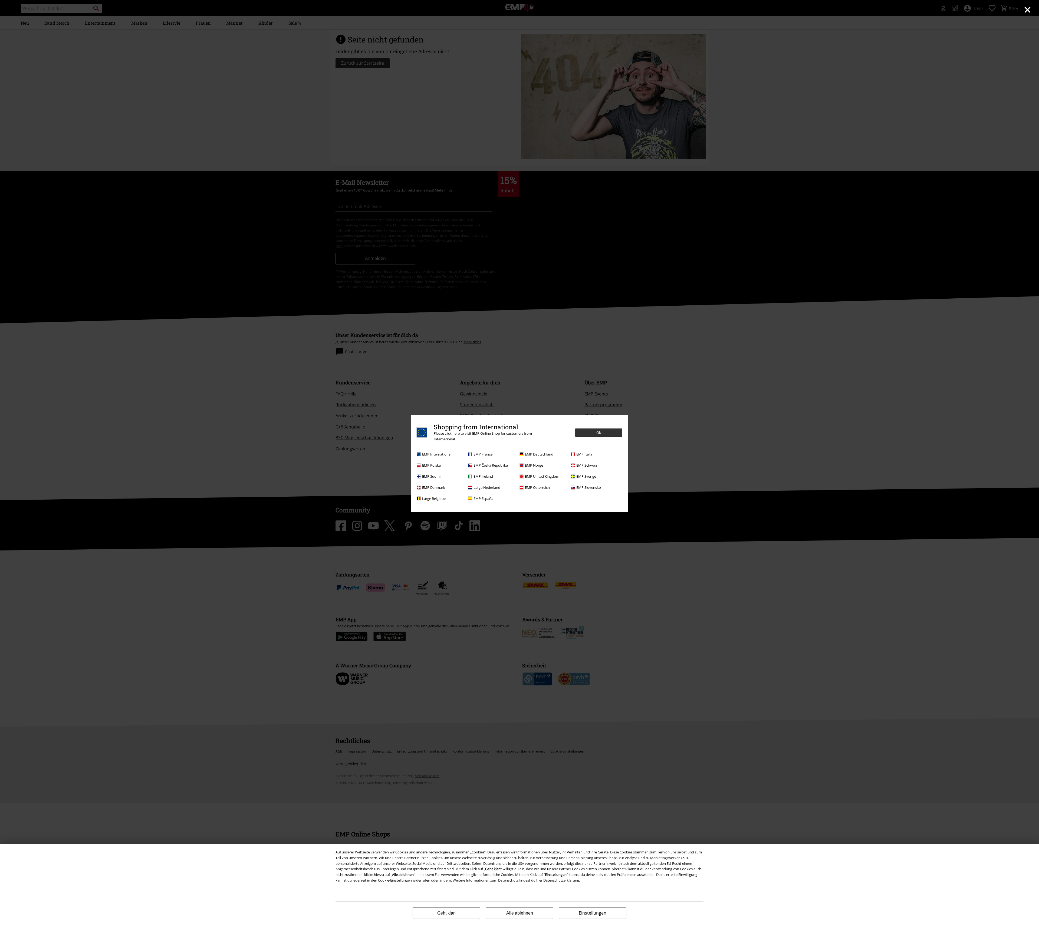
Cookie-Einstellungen (395, 880)
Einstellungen (592, 913)
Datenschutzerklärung (561, 880)
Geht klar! (446, 913)
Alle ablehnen (519, 913)
